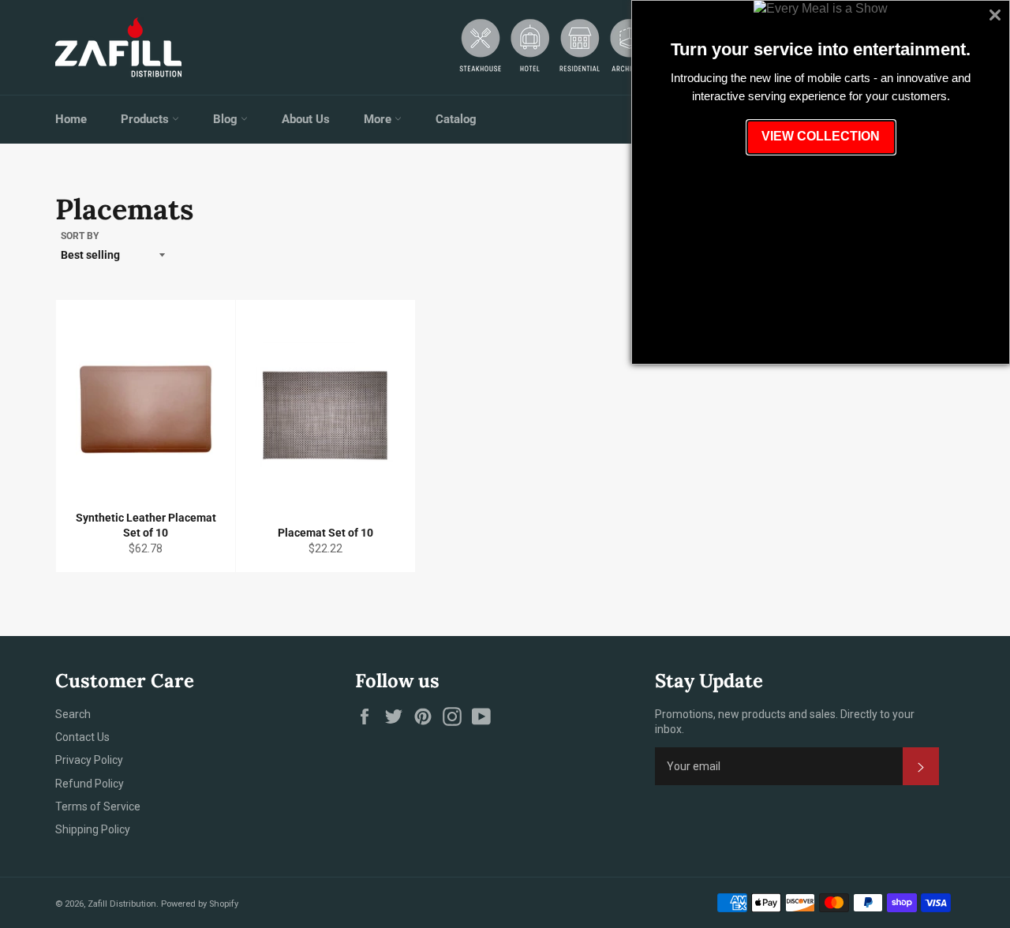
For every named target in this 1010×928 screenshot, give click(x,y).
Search (73, 714)
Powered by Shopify (199, 904)
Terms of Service (97, 806)
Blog (227, 119)
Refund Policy (89, 783)
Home (71, 119)
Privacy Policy (89, 760)
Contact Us (82, 737)
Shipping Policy (92, 829)
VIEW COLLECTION (820, 136)
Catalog (456, 119)
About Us (306, 119)
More (379, 119)
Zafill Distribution (122, 904)
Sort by (80, 235)
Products (146, 119)
